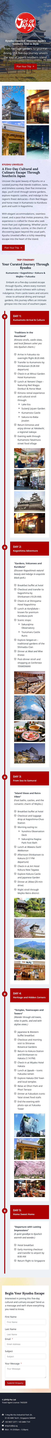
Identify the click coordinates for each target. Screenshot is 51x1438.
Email (8, 1338)
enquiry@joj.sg (11, 1426)
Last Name (10, 1329)
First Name (10, 1316)
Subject (9, 1351)
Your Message (12, 1363)
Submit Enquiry (15, 1382)
